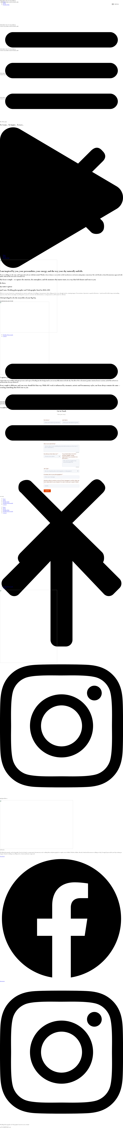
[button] (61, 130)
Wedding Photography (8, 335)
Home (4, 2)
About (4, 3)
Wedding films (6, 4)
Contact (5, 336)
